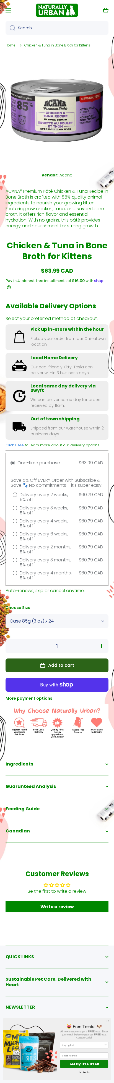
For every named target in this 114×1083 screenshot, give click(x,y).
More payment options (29, 698)
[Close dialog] (107, 1021)
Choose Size (18, 607)
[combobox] (57, 28)
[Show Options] (105, 1045)
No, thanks (84, 1072)
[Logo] (57, 10)
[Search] (10, 28)
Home (10, 45)
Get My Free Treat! (84, 1063)
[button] (105, 10)
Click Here (15, 445)
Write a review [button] (57, 907)
